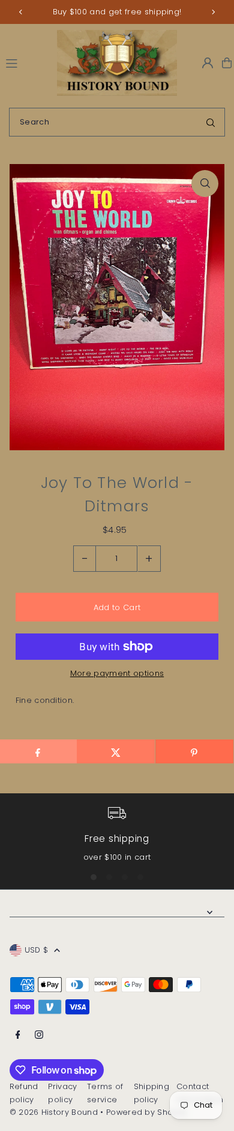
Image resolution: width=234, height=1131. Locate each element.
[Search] (210, 122)
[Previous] (21, 12)
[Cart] (227, 62)
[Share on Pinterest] (194, 751)
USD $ (37, 950)
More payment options (117, 673)
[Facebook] (18, 1035)
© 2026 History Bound (54, 1112)
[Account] (207, 62)
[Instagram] (39, 1035)
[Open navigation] (25, 62)
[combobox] (117, 122)
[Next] (213, 12)
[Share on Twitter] (116, 751)
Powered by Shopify (147, 1112)
